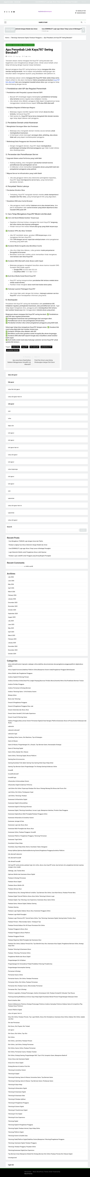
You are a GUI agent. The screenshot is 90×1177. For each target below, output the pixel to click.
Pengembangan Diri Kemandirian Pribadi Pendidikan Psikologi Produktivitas (30, 964)
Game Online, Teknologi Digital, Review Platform (22, 755)
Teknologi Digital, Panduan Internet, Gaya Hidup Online (24, 1128)
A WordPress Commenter (16, 566)
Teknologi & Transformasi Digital (17, 1110)
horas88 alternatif (13, 774)
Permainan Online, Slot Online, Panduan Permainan (23, 982)
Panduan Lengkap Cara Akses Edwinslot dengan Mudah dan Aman (28, 545)
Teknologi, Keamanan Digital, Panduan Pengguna (20, 45)
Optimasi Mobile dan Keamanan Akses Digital (21, 874)
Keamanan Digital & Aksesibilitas (18, 803)
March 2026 (11, 591)
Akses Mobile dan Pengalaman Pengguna (20, 673)
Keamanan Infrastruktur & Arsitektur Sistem (21, 817)
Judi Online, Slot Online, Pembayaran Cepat (20, 792)
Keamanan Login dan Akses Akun (18, 825)
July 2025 (11, 621)
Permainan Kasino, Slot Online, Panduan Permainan (23, 978)
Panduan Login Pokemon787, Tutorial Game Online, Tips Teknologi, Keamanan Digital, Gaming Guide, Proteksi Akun (42, 918)
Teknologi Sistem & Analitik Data (18, 1135)
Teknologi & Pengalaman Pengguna (18, 1103)
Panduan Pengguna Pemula (16, 936)
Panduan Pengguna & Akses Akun (18, 929)
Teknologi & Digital (13, 1073)
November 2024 (12, 650)
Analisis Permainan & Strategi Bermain (19, 688)
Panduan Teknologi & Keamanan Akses (19, 949)
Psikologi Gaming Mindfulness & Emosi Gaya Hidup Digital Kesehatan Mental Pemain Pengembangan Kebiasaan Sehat (43, 997)
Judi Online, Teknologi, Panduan (17, 796)
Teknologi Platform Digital (16, 1132)
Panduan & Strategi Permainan (17, 878)
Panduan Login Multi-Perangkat (17, 914)
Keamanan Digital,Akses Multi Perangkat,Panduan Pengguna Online (27, 814)
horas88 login (12, 777)
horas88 (10, 770)
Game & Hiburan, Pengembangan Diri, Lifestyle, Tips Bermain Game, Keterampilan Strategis (34, 744)
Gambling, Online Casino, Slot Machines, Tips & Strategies (25, 737)
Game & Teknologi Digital (15, 748)
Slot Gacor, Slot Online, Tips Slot (17, 1033)
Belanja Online (12, 695)
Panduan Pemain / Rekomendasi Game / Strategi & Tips (24, 922)
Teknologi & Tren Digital (15, 1114)
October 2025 (12, 610)
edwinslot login (12, 734)
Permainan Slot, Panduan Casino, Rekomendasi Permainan (25, 986)
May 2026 (11, 584)
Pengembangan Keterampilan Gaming (19, 967)
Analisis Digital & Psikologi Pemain (18, 677)
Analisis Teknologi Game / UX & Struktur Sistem (22, 691)
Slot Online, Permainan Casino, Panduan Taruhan (22, 1052)
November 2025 (12, 606)
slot (9, 411)
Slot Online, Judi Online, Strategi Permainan (20, 1044)
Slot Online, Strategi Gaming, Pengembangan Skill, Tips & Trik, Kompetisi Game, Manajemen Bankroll (37, 1055)
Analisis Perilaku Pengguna (16, 684)
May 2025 (11, 628)
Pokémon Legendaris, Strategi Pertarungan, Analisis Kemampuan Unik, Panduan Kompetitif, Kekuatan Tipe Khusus (41, 993)
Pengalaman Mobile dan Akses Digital (19, 956)
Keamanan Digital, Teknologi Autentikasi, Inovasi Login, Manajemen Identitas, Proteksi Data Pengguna (38, 810)
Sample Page (43, 22)
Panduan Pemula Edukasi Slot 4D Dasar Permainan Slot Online (26, 925)
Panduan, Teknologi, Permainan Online (19, 953)
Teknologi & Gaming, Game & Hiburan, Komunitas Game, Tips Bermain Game (30, 1077)
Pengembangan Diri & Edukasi (17, 960)
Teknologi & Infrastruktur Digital (17, 1088)
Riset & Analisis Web (14, 1000)
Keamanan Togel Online (15, 839)
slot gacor (11, 433)
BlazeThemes (28, 1173)
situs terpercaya (13, 469)
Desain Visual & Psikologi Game (17, 717)
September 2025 (13, 613)
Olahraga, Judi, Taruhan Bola (16, 870)
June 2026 (11, 580)
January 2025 (12, 643)
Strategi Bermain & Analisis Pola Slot (19, 1066)
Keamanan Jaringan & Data (16, 821)
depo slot (11, 425)
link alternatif (34, 347)
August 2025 (11, 617)
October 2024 (12, 653)
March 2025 (11, 635)
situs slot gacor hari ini (15, 396)
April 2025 (11, 632)
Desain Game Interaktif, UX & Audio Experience (22, 713)
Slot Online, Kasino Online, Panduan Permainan (22, 1048)
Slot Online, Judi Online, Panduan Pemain (20, 1041)
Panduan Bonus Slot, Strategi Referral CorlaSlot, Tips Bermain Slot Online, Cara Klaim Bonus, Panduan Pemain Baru (41, 892)
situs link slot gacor (14, 389)
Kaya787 (25, 347)
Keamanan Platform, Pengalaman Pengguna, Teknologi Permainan (27, 836)
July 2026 (11, 577)
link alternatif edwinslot (15, 854)
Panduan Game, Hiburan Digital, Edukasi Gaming (22, 903)
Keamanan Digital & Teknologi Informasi (20, 806)
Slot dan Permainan (14, 1022)
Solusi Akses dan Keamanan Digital (18, 1059)
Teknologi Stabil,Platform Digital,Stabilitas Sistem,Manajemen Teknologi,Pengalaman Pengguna (36, 1139)
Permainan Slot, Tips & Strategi (17, 989)
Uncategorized (12, 1157)
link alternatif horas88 (14, 858)
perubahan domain (13, 350)
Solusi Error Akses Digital (15, 1063)
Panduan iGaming (13, 907)
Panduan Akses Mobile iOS (16, 885)
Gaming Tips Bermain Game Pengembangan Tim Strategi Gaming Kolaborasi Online (32, 766)
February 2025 (12, 639)
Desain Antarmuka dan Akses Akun (18, 710)
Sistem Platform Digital (15, 1010)
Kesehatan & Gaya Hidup (15, 843)
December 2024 (12, 646)
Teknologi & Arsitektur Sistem (17, 1070)
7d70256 (9, 56)
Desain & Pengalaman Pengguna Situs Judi (20, 706)
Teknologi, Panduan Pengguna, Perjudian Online (22, 1146)
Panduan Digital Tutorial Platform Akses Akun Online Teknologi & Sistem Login (31, 896)
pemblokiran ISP (46, 347)
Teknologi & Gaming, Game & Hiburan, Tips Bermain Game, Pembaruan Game (30, 1081)
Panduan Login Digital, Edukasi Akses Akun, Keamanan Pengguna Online (29, 911)
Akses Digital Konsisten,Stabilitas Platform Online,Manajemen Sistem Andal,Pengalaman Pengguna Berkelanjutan (41, 669)
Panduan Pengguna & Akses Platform (19, 933)
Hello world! (29, 566)
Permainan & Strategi (14, 971)
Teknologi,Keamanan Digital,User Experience (21, 1150)
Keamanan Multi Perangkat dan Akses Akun (21, 828)
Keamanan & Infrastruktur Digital (17, 799)
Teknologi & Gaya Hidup (15, 1084)
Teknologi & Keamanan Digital (17, 1092)
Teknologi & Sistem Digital (16, 1106)
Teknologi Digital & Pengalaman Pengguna (20, 1125)
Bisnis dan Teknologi (14, 699)
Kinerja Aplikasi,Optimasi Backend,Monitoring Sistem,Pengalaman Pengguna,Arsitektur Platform (36, 850)
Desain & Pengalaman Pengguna (17, 702)
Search (9, 527)
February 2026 (12, 595)
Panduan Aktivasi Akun (15, 889)
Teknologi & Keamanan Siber (16, 1095)
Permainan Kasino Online (15, 975)
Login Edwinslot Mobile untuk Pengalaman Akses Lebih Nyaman (58, 2)
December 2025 (12, 602)
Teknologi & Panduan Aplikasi (17, 1099)
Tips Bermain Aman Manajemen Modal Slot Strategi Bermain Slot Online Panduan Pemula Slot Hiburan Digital (40, 1154)
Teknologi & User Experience (16, 1117)
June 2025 (11, 624)
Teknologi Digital (13, 1121)
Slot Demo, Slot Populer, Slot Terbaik (19, 1026)
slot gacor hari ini (13, 447)
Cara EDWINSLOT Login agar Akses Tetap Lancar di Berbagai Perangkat (49, 29)
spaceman (11, 498)
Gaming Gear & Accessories (16, 759)
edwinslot (11, 726)
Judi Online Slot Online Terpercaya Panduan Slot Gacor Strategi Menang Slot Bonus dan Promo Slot (37, 788)
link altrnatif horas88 (14, 861)
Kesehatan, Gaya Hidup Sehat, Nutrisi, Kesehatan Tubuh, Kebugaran (27, 847)
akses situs (15, 347)
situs (9, 418)
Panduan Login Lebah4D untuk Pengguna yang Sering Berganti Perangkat (30, 556)
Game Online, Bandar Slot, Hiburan (18, 752)
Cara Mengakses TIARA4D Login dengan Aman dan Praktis (26, 541)
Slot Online (11, 1037)
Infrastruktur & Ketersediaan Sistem (18, 781)
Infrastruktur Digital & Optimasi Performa (20, 785)
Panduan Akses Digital (14, 881)
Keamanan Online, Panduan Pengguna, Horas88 (22, 832)
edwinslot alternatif (14, 730)
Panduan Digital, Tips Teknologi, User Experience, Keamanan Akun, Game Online (31, 900)
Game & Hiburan (13, 741)
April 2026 (11, 588)
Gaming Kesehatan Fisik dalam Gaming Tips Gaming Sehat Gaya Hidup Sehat (30, 763)
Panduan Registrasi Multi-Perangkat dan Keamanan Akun (24, 940)
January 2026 (12, 599)
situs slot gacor (12, 455)
